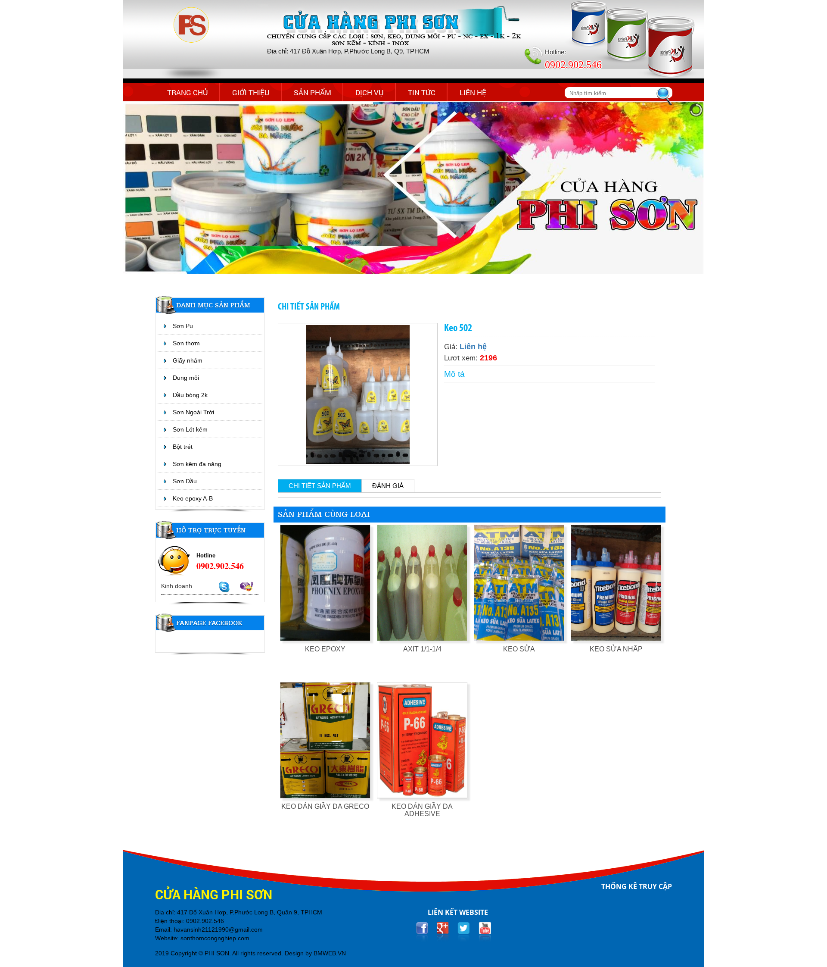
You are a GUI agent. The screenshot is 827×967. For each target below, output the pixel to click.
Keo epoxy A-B (193, 498)
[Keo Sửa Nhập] (616, 582)
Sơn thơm (186, 343)
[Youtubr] (485, 931)
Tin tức (421, 92)
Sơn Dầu (185, 481)
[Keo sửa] (519, 582)
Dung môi (186, 377)
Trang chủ (187, 92)
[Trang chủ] (190, 25)
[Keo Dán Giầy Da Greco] (325, 739)
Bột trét (183, 446)
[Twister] (463, 931)
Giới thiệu (251, 92)
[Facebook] (422, 931)
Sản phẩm (312, 92)
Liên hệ (473, 92)
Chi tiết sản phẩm (320, 485)
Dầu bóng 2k (190, 394)
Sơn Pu (183, 325)
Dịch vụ (369, 92)
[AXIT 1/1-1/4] (422, 582)
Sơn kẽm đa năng (197, 463)
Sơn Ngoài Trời (193, 412)
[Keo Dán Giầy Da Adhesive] (422, 739)
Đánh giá (388, 485)
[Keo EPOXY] (325, 582)
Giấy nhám (187, 360)
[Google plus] (443, 931)
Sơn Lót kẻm (190, 429)
